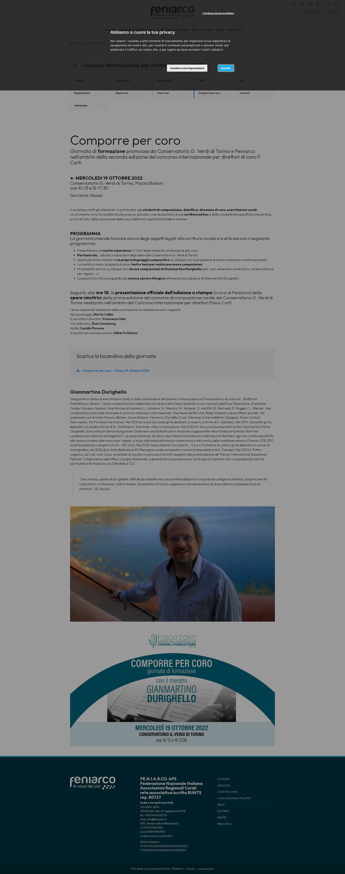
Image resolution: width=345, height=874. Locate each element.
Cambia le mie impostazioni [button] (187, 68)
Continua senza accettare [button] (218, 13)
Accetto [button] (226, 68)
